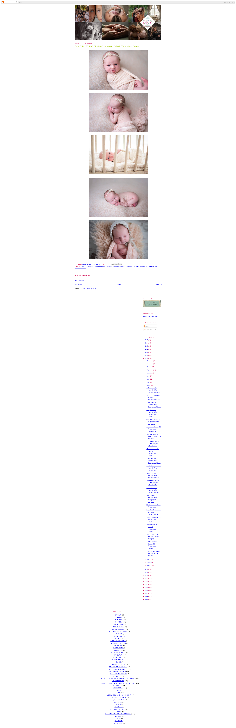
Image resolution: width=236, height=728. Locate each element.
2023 (146, 346)
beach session (118, 629)
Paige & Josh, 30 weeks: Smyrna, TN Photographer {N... (153, 512)
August (149, 373)
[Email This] (114, 264)
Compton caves (118, 643)
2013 (146, 584)
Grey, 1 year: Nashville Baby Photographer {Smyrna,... (153, 421)
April (148, 385)
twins (118, 718)
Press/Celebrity (118, 697)
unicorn (119, 721)
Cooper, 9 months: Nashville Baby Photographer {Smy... (153, 490)
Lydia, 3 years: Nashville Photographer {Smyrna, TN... (153, 519)
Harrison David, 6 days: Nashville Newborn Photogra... (153, 553)
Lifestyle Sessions (118, 667)
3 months (118, 617)
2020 (146, 355)
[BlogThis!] (116, 264)
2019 (146, 358)
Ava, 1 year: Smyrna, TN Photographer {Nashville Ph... (153, 429)
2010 (146, 593)
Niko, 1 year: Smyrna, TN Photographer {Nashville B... (152, 443)
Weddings (118, 723)
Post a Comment (79, 281)
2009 (146, 596)
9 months (118, 622)
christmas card (118, 641)
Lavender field (118, 664)
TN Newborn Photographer (118, 714)
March (149, 559)
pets (118, 693)
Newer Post (78, 284)
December (150, 361)
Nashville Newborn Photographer (119, 266)
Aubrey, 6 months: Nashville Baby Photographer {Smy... (153, 390)
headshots (118, 657)
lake (118, 662)
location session (117, 671)
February (149, 562)
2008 (146, 599)
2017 (146, 572)
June (148, 379)
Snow (118, 704)
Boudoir (119, 634)
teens (118, 711)
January (149, 565)
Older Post (159, 284)
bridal (118, 638)
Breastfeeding (118, 636)
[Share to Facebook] (119, 264)
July (148, 376)
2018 (146, 569)
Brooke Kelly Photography (151, 316)
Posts (147, 326)
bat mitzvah (118, 627)
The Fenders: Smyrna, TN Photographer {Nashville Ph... (152, 482)
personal (118, 690)
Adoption (118, 624)
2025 (146, 340)
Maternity (118, 676)
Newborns (144, 266)
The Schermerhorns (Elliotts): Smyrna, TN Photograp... (153, 436)
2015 (146, 578)
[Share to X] (118, 264)
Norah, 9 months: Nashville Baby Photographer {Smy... (153, 460)
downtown (118, 648)
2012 (146, 587)
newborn (136, 266)
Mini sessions (118, 681)
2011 (146, 590)
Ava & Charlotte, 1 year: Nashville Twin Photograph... (153, 468)
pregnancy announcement (118, 695)
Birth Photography (118, 631)
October (149, 367)
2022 (146, 349)
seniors (118, 702)
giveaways (118, 655)
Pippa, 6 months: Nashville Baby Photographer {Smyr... (153, 475)
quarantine (118, 700)
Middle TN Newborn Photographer (93, 266)
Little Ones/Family (118, 669)
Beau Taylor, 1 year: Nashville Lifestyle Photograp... (152, 536)
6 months (118, 620)
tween (118, 716)
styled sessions (118, 709)
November (150, 364)
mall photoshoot (118, 674)
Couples (118, 645)
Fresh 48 (118, 650)
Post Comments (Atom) (89, 288)
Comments (148, 330)
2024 (146, 343)
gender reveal (118, 652)
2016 (146, 575)
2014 (146, 581)
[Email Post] (111, 264)
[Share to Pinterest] (121, 264)
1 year (118, 615)
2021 (146, 352)
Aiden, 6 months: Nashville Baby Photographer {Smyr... (153, 404)
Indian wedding (118, 660)
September (150, 370)
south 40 (118, 707)
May (148, 382)
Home (119, 284)
